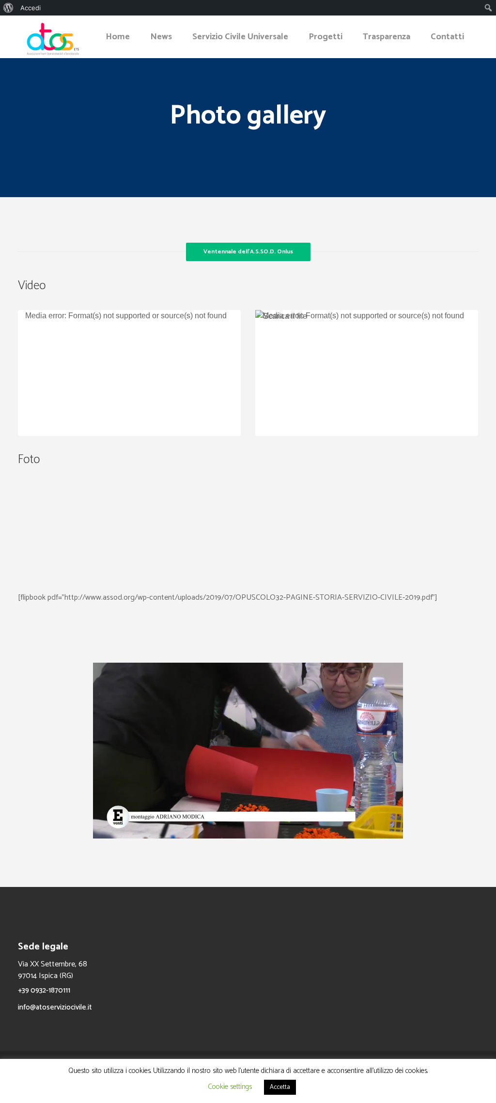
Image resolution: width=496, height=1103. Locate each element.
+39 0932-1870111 (44, 990)
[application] (129, 373)
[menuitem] (8, 8)
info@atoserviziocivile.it (55, 1007)
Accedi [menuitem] (30, 8)
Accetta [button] (280, 1087)
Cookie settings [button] (230, 1087)
